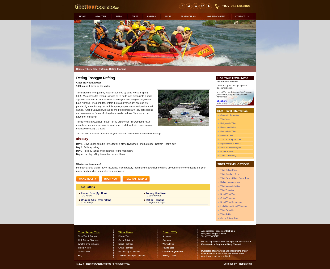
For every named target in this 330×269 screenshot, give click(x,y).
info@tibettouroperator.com (213, 233)
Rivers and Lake (228, 127)
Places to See (226, 135)
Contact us (244, 17)
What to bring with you (230, 147)
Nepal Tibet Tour (228, 194)
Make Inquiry (88, 178)
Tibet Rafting (100, 69)
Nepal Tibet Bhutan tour (231, 202)
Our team (167, 240)
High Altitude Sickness (230, 143)
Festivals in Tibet (228, 131)
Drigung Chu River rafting (96, 200)
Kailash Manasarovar (230, 182)
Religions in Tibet (228, 123)
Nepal (120, 17)
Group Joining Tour (229, 218)
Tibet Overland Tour (229, 174)
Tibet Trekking (227, 190)
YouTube (209, 6)
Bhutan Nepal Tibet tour (129, 251)
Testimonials (189, 17)
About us (101, 17)
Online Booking (217, 17)
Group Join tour (125, 240)
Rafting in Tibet (169, 255)
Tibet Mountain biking (230, 186)
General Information (229, 115)
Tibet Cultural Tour (228, 170)
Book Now (111, 178)
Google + (202, 6)
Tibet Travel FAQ (228, 155)
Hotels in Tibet (227, 151)
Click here (222, 101)
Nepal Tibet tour (125, 244)
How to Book (168, 248)
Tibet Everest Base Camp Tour (234, 178)
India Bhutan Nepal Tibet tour (233, 206)
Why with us (168, 244)
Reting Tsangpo (155, 200)
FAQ (80, 255)
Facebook (182, 6)
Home (82, 17)
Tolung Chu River (156, 193)
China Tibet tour (227, 198)
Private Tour (124, 236)
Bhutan (152, 17)
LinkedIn (195, 6)
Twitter (189, 6)
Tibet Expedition (227, 210)
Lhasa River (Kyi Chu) (94, 193)
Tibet (135, 17)
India (168, 17)
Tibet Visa (225, 119)
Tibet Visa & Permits (87, 236)
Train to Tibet (84, 251)
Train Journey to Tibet (230, 139)
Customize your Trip (173, 251)
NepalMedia (245, 263)
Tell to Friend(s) (136, 178)
